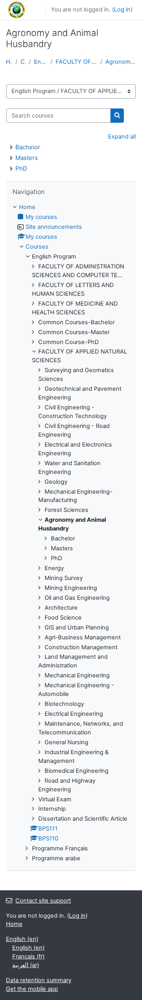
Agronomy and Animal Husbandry (120, 61)
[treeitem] (71, 533)
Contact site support (43, 900)
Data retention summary (38, 980)
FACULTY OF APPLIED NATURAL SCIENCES (76, 61)
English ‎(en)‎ (22, 939)
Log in (122, 9)
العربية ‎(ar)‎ (25, 965)
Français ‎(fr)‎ (28, 956)
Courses (23, 61)
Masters (26, 158)
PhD (21, 168)
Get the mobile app (32, 988)
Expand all (122, 136)
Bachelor (27, 147)
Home (9, 61)
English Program (40, 61)
